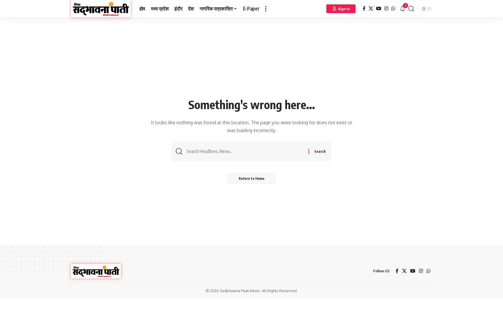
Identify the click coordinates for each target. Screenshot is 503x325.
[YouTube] (379, 9)
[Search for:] (245, 151)
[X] (371, 9)
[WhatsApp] (393, 9)
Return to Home (252, 178)
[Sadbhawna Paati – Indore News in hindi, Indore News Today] (96, 271)
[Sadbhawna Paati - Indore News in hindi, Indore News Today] (101, 8)
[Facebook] (364, 9)
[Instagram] (386, 9)
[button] (265, 8)
